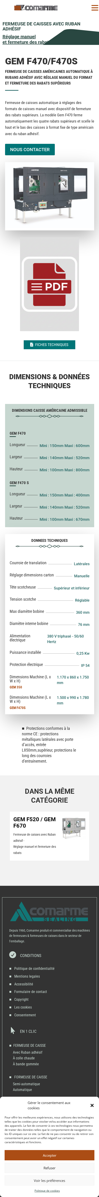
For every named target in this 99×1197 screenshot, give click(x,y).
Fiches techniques (51, 344)
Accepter (49, 1155)
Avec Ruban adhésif (27, 1052)
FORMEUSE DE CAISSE (30, 1077)
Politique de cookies (47, 1191)
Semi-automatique (26, 1084)
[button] (92, 1105)
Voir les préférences (49, 1180)
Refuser (49, 1168)
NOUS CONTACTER (30, 149)
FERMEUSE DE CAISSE (29, 1045)
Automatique (22, 1090)
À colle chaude (24, 1058)
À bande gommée (26, 1064)
